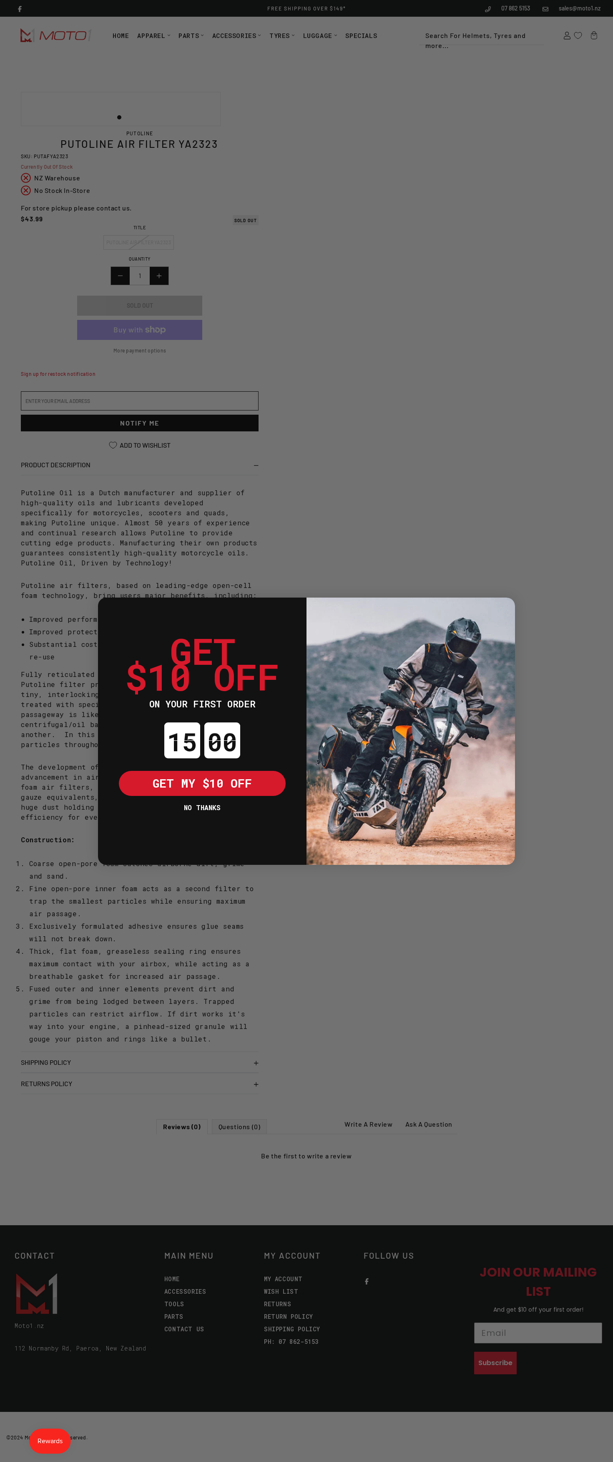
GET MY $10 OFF (202, 783)
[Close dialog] (110, 610)
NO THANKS (202, 807)
